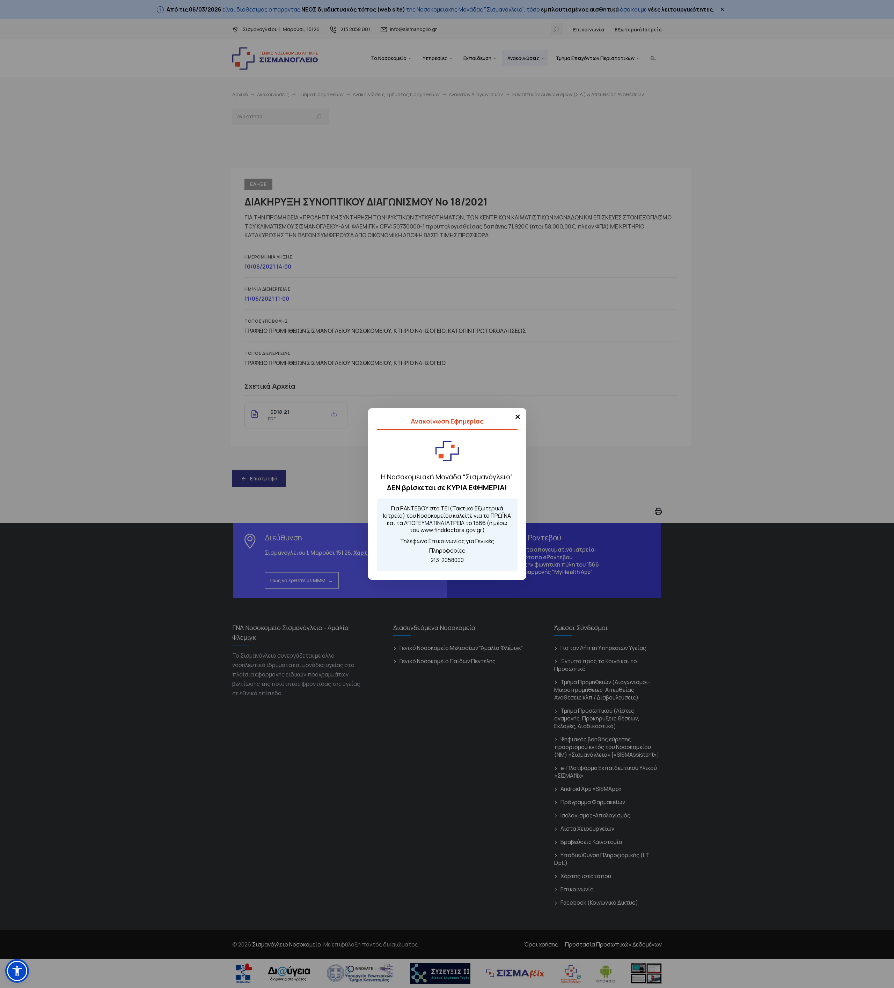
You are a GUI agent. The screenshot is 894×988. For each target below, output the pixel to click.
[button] (17, 971)
